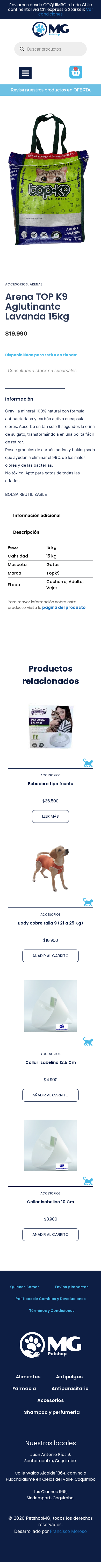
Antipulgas (69, 1376)
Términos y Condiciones (52, 1310)
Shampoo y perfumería (52, 1412)
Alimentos (28, 1376)
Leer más (50, 816)
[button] (25, 73)
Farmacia (24, 1388)
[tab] (50, 515)
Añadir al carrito (50, 955)
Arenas (36, 284)
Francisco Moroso (68, 1531)
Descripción (26, 532)
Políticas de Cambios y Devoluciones (51, 1298)
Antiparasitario (70, 1388)
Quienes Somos (25, 1286)
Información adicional (37, 515)
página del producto (63, 607)
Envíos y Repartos (72, 1286)
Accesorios (16, 284)
